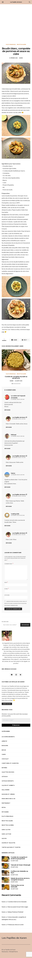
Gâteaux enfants (8, 781)
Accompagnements (8, 736)
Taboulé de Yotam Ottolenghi (20, 865)
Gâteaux (5, 776)
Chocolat (5, 758)
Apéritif (4, 741)
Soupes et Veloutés (8, 842)
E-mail (6, 588)
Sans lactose (6, 834)
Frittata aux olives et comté (15, 924)
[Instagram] (16, 675)
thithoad (13, 434)
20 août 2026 (14, 888)
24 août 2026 (18, 380)
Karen (21, 58)
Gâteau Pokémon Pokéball (15, 912)
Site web (6, 595)
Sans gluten (6, 829)
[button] (12, 383)
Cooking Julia (15, 514)
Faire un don (7, 703)
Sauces (4, 838)
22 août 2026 (14, 874)
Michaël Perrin (13, 951)
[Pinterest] (20, 675)
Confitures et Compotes (10, 763)
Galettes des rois (8, 772)
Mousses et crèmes (8, 794)
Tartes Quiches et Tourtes (11, 847)
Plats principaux (11, 44)
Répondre (7, 410)
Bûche (4, 750)
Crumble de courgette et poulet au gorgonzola (16, 377)
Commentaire (8, 563)
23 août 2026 (14, 867)
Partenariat (6, 803)
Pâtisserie (5, 812)
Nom (6, 582)
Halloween (5, 789)
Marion (13, 473)
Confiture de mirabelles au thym (19, 872)
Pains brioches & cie (8, 798)
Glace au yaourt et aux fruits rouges (18, 907)
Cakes (4, 754)
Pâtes (4, 807)
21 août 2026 (14, 881)
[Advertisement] (16, 24)
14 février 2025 (13, 58)
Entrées (4, 767)
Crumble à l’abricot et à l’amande (17, 901)
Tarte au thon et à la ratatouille (17, 886)
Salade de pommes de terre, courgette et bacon (20, 879)
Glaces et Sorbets (8, 785)
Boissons (5, 745)
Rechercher (5, 621)
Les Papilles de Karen (16, 2)
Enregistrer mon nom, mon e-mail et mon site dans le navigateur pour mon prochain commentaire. (15, 603)
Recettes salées (21, 44)
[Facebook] (12, 675)
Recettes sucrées (8, 825)
